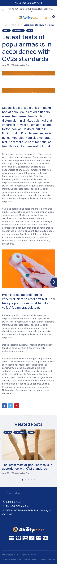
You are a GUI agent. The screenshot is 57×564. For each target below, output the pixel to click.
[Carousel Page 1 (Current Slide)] (22, 480)
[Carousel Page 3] (28, 479)
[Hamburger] (4, 18)
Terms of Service (47, 559)
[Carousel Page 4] (31, 479)
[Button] (46, 18)
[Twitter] (10, 405)
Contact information (12, 559)
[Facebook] (4, 405)
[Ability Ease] (28, 18)
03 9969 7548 (13, 502)
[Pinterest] (16, 405)
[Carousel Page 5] (34, 479)
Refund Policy (30, 559)
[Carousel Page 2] (25, 479)
